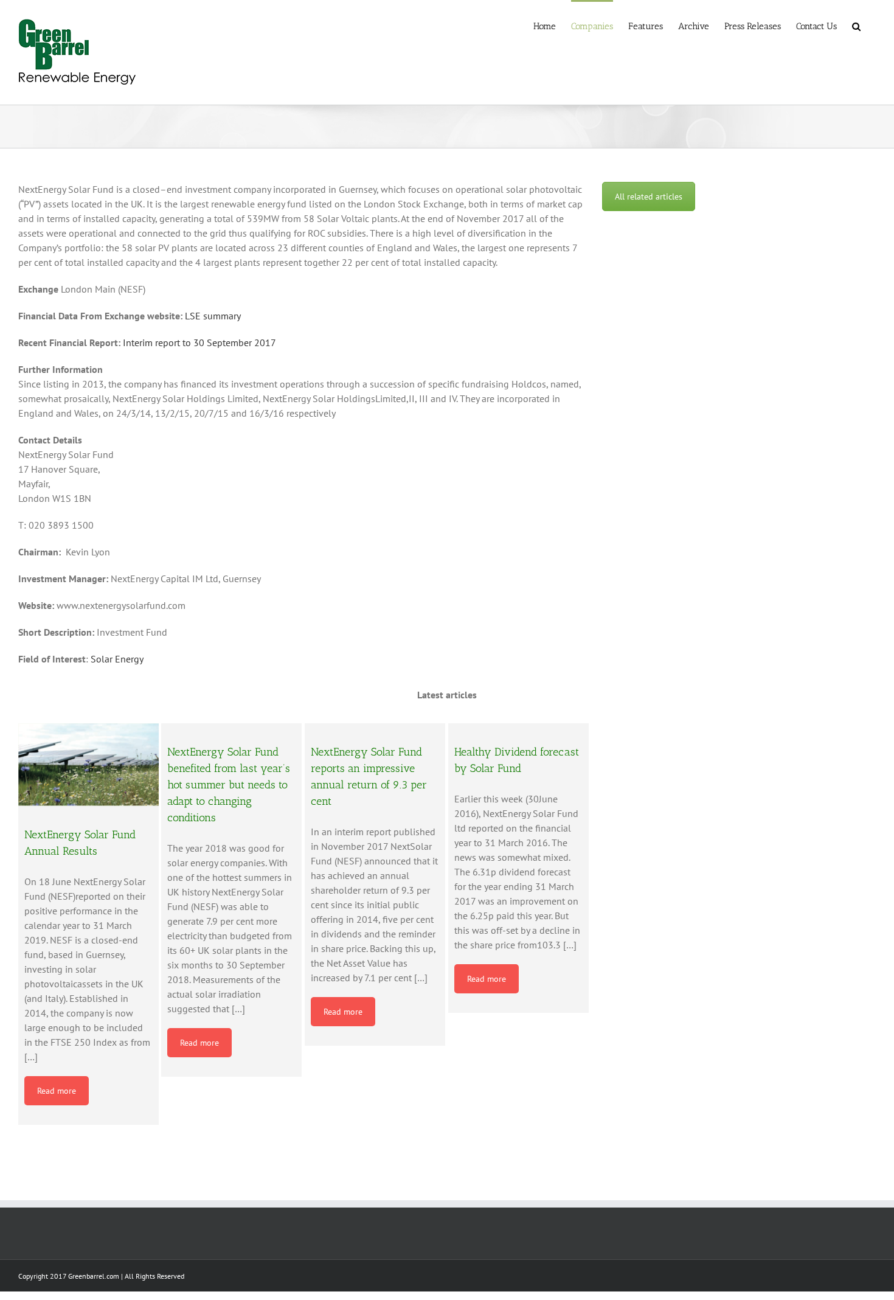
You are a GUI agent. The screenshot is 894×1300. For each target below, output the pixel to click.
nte (132, 342)
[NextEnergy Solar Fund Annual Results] (88, 764)
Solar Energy (117, 659)
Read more (56, 1090)
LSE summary (213, 316)
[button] (856, 25)
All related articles (648, 196)
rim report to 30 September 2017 (207, 342)
